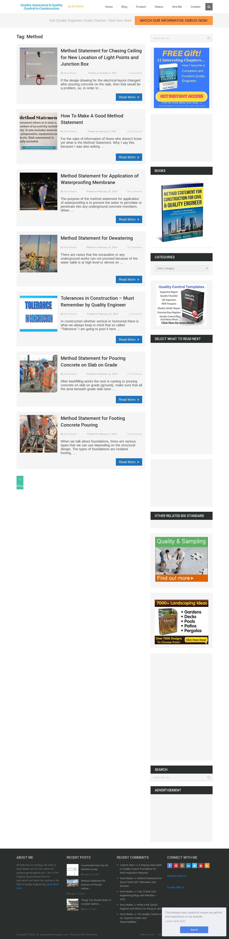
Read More (127, 97)
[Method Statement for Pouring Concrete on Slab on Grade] (38, 374)
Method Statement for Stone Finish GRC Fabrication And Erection (141, 882)
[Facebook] (169, 865)
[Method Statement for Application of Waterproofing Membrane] (38, 191)
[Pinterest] (176, 865)
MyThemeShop (89, 934)
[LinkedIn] (188, 865)
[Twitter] (194, 865)
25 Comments (134, 131)
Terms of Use (147, 934)
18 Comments (134, 434)
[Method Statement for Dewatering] (38, 253)
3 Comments (135, 73)
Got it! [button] (194, 929)
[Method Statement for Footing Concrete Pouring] (38, 434)
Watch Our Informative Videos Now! (174, 20)
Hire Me (177, 6)
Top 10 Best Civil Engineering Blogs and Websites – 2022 (138, 895)
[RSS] (207, 865)
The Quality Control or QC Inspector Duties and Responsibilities (140, 917)
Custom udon (127, 865)
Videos (159, 6)
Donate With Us (175, 887)
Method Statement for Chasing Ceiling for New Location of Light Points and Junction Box (101, 57)
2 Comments (135, 313)
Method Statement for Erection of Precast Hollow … (93, 884)
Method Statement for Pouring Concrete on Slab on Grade (93, 361)
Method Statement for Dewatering (97, 238)
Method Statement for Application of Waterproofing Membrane (100, 179)
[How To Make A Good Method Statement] (38, 131)
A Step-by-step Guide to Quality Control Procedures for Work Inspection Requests (141, 868)
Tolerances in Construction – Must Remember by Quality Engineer (97, 301)
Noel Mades (70, 73)
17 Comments (134, 374)
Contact (195, 6)
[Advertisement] (181, 138)
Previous (20, 486)
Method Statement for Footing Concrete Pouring (93, 421)
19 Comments (134, 247)
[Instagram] (182, 865)
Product (141, 6)
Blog (124, 6)
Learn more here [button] (175, 921)
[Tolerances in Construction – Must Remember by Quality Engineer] (38, 313)
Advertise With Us (176, 875)
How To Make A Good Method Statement (92, 119)
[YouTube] (200, 865)
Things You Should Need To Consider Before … (96, 901)
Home (109, 6)
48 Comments (134, 191)
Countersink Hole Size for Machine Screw (94, 867)
